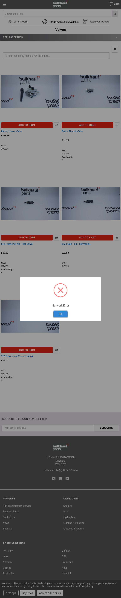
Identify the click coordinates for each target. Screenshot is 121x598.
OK (60, 314)
